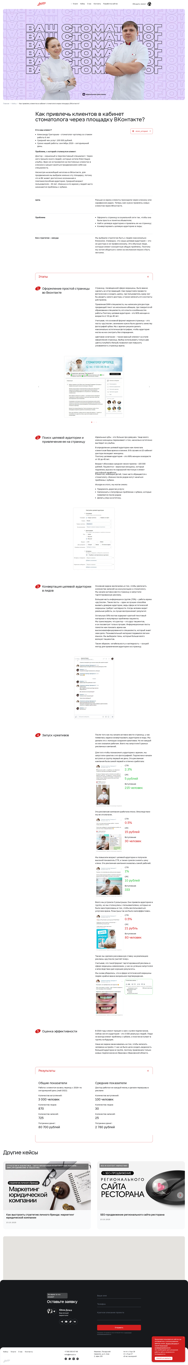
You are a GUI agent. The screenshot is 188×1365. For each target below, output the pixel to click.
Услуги (13, 1352)
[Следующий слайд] (180, 1195)
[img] (41, 4)
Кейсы (14, 104)
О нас (20, 1352)
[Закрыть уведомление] (184, 1338)
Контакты (29, 1352)
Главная (6, 104)
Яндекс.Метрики (172, 1343)
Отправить (119, 1328)
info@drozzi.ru (70, 1354)
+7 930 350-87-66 (71, 1352)
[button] (142, 4)
